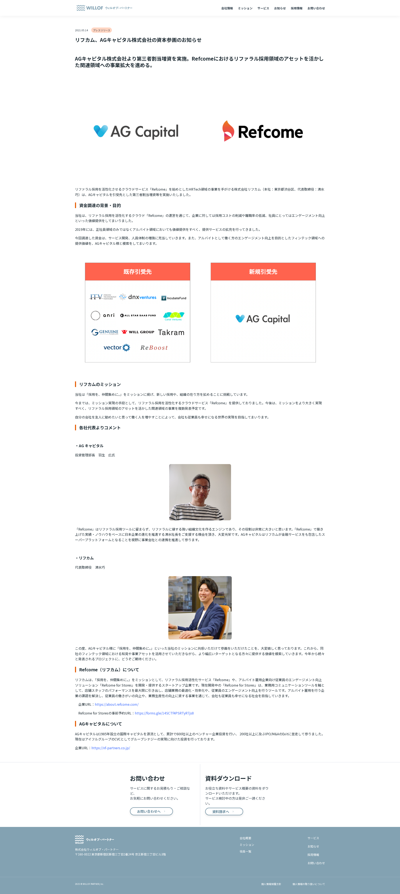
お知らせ (280, 8)
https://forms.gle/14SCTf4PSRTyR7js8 (164, 712)
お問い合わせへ (149, 811)
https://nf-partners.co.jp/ (110, 747)
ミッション (245, 8)
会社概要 (245, 838)
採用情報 (296, 8)
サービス (263, 8)
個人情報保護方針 (271, 884)
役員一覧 (245, 851)
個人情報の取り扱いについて (308, 884)
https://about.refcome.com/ (117, 704)
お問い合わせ (316, 8)
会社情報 (227, 8)
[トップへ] (120, 839)
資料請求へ (220, 811)
